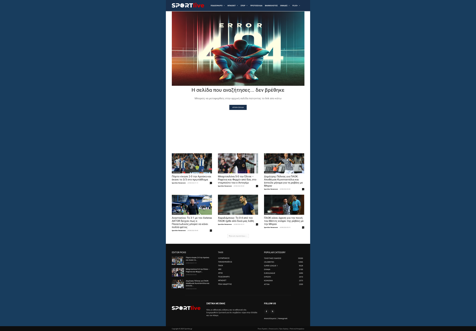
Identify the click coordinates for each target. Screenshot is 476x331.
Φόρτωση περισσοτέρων (237, 236)
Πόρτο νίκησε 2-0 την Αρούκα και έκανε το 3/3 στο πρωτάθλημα (191, 178)
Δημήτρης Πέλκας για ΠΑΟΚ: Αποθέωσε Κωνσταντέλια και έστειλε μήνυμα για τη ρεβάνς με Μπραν (283, 181)
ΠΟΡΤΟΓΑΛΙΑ (176, 172)
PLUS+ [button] (295, 5)
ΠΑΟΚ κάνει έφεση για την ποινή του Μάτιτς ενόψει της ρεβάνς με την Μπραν (284, 221)
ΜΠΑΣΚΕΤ (231, 5)
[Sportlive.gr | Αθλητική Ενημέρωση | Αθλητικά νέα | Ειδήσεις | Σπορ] (186, 308)
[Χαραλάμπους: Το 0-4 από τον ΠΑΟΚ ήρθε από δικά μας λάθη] (238, 205)
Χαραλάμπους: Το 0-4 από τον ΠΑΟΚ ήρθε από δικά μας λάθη (236, 219)
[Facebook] (266, 311)
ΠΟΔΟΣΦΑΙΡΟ (217, 5)
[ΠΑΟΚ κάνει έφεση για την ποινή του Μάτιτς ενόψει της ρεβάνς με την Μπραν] (284, 205)
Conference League (270, 214)
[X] (272, 311)
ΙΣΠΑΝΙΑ (221, 172)
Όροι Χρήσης (283, 329)
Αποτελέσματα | (271, 318)
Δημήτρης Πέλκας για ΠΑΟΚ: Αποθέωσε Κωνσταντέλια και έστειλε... (197, 283)
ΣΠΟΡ (243, 5)
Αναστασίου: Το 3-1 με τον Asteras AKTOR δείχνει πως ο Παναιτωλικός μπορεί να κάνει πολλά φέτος (192, 222)
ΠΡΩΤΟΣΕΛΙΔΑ (256, 5)
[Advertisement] (238, 128)
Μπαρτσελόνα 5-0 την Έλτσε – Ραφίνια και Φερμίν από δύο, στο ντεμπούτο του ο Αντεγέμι (237, 179)
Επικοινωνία (273, 329)
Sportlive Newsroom (179, 183)
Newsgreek (282, 318)
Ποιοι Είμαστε (262, 329)
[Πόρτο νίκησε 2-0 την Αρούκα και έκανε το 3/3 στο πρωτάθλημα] (192, 163)
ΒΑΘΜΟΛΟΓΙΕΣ (271, 5)
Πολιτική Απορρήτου (297, 329)
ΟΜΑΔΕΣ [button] (283, 5)
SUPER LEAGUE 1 (270, 172)
